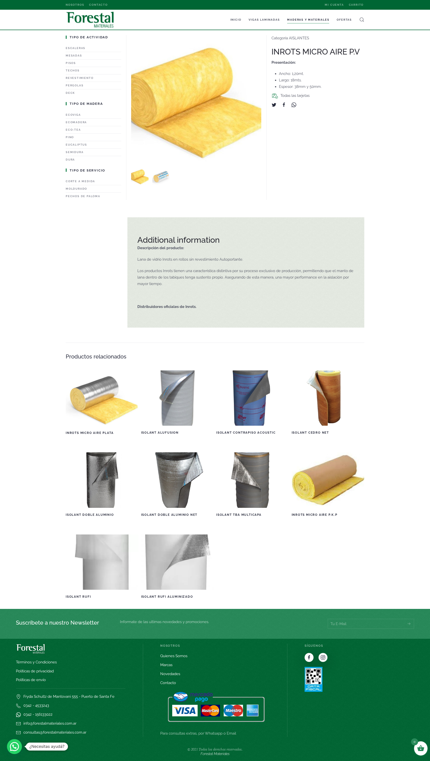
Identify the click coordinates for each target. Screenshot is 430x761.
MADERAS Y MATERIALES (308, 19)
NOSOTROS (75, 4)
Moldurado (76, 188)
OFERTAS (344, 19)
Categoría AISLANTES (290, 38)
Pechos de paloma (83, 196)
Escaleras (75, 48)
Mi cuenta (334, 4)
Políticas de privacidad (35, 671)
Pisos (71, 63)
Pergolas (74, 85)
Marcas (166, 665)
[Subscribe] (409, 624)
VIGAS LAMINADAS (264, 19)
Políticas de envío (31, 680)
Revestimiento (79, 78)
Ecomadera (76, 122)
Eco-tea (73, 129)
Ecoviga (73, 115)
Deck (70, 93)
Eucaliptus (76, 144)
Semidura (74, 152)
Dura (70, 159)
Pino (70, 137)
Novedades (170, 674)
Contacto (98, 4)
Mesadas (74, 55)
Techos (73, 70)
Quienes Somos (173, 656)
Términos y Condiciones (36, 662)
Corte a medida (80, 181)
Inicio (235, 19)
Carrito (356, 4)
